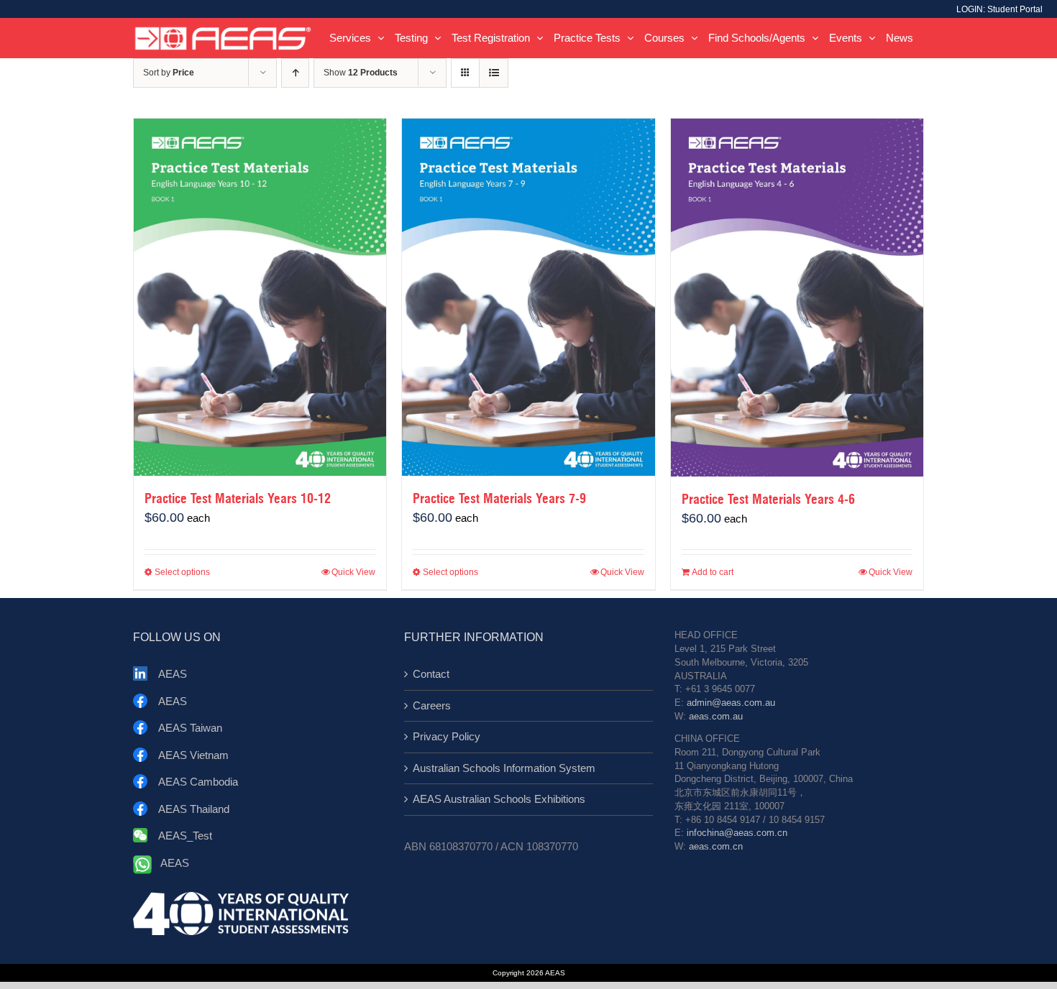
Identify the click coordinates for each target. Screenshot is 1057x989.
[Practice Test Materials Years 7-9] (528, 297)
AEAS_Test (185, 835)
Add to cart (712, 572)
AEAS (172, 674)
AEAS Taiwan (190, 728)
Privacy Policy (446, 736)
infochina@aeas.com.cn (737, 833)
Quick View (353, 572)
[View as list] (494, 73)
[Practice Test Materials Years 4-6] (797, 298)
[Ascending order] (295, 73)
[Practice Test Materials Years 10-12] (260, 297)
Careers (432, 705)
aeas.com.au (716, 717)
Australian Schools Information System (504, 768)
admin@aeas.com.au (731, 703)
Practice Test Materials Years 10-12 (238, 499)
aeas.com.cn (716, 847)
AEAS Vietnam (193, 755)
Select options (182, 572)
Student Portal (1015, 9)
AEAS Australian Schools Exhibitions (499, 799)
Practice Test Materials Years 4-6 (768, 499)
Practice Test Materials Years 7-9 (499, 499)
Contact (431, 674)
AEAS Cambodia (198, 782)
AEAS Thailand (193, 809)
